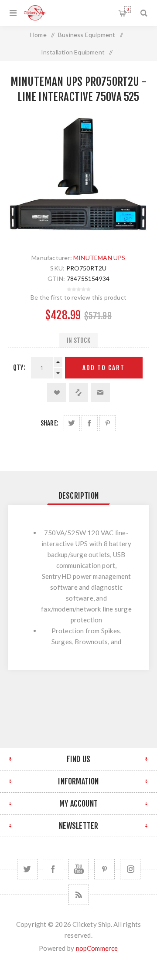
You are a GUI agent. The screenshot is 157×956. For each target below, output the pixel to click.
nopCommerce (97, 948)
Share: (49, 423)
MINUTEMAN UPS (99, 257)
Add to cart (103, 368)
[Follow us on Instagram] (130, 869)
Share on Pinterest (107, 423)
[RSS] (78, 895)
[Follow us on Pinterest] (104, 869)
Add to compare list (78, 392)
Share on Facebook (90, 423)
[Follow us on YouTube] (78, 869)
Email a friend (100, 392)
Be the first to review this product (78, 297)
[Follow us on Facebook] (53, 869)
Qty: (19, 367)
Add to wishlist (56, 392)
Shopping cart (127, 9)
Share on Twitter (72, 423)
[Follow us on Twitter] (27, 869)
